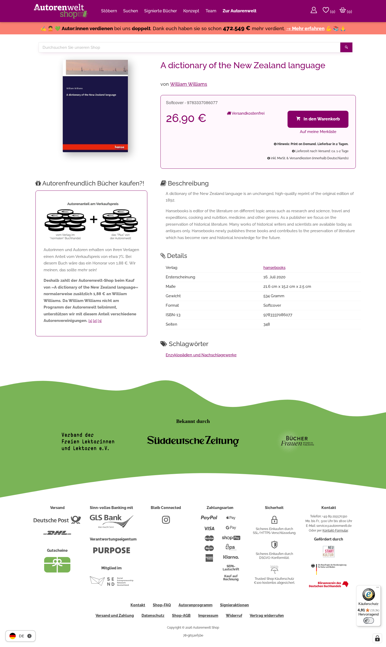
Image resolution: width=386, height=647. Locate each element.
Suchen (130, 10)
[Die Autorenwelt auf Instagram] (166, 521)
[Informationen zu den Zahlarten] (209, 520)
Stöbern (109, 10)
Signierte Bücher (160, 10)
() (332, 11)
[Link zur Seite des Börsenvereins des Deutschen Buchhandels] (328, 586)
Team (211, 10)
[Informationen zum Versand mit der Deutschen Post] (57, 521)
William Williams (188, 84)
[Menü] (377, 588)
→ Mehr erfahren (305, 28)
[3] (100, 321)
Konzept (191, 10)
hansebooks (274, 267)
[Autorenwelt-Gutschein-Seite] (57, 571)
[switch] (368, 620)
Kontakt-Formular (335, 530)
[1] (90, 321)
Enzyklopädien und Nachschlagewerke (201, 355)
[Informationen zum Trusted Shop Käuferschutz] (274, 571)
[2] (95, 321)
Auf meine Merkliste (318, 131)
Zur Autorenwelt (239, 10)
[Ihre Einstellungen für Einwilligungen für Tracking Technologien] (377, 638)
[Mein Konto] (314, 11)
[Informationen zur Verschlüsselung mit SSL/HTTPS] (274, 521)
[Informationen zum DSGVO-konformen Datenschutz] (274, 546)
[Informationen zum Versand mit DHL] (57, 535)
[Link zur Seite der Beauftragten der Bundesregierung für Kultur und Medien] (329, 577)
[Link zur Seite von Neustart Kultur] (328, 556)
